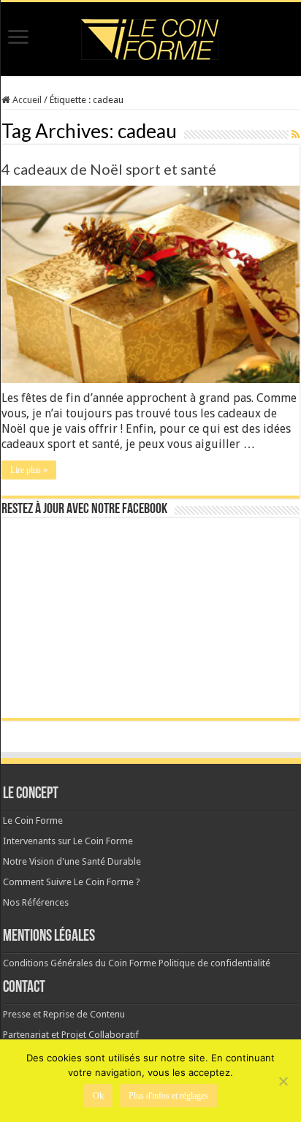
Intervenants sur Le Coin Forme (68, 840)
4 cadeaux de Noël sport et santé (108, 169)
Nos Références (36, 902)
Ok (98, 1096)
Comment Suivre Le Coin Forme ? (71, 881)
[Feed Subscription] (296, 134)
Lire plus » (28, 470)
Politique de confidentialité (214, 963)
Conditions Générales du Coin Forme (79, 963)
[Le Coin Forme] (150, 35)
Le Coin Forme (33, 820)
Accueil (26, 99)
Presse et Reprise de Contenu (64, 1014)
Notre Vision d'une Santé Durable (72, 861)
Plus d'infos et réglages (168, 1096)
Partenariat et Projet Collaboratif (71, 1034)
